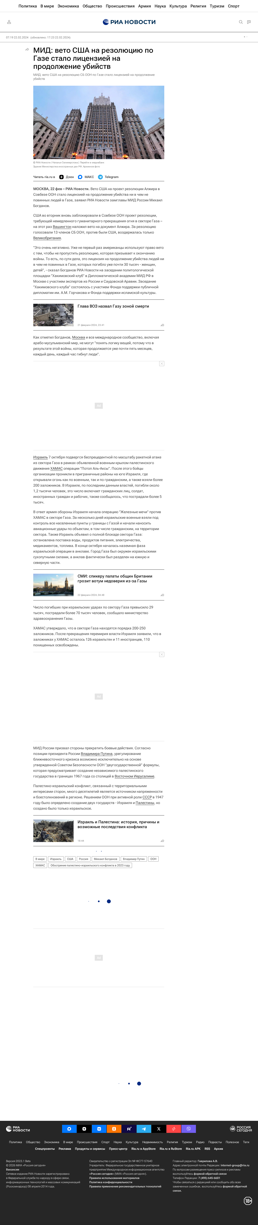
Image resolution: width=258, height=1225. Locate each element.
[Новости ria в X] (159, 1129)
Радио (200, 1142)
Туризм (187, 1142)
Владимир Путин (134, 859)
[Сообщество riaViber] (188, 1129)
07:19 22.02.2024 (17, 37)
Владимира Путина (96, 753)
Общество (33, 1142)
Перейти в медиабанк (92, 162)
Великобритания (47, 238)
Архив (218, 1149)
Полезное (232, 1142)
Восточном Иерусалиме (134, 776)
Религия (172, 1142)
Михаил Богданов (105, 859)
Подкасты (215, 1142)
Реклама (65, 1149)
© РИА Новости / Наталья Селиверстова (55, 162)
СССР (147, 797)
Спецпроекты (45, 1149)
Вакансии (12, 1169)
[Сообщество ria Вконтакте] (99, 1129)
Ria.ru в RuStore (171, 1149)
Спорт (105, 1142)
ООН (153, 859)
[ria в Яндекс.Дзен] (84, 1129)
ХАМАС (56, 468)
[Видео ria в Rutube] (129, 1129)
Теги (246, 1142)
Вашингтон (62, 226)
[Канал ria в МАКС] (69, 1129)
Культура (132, 1142)
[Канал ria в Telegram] (144, 1129)
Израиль (40, 457)
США (70, 859)
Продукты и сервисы (90, 1149)
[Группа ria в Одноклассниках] (114, 1129)
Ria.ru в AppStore (143, 1149)
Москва (78, 337)
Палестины (145, 803)
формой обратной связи (210, 1173)
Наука (118, 1142)
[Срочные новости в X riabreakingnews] (173, 1129)
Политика (15, 1142)
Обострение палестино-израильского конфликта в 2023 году (90, 865)
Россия (83, 859)
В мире (40, 859)
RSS (207, 1149)
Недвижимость (152, 1142)
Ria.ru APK (193, 1149)
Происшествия (87, 1142)
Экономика (51, 1142)
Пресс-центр (118, 1149)
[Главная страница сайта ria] (129, 22)
